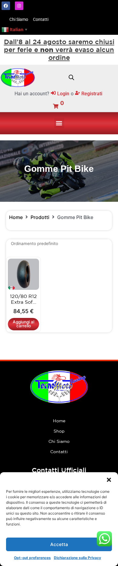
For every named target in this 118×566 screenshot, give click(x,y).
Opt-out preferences (32, 557)
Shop (59, 431)
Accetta (59, 544)
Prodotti (40, 217)
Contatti (59, 451)
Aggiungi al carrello (23, 324)
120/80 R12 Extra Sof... (23, 299)
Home (16, 217)
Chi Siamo (59, 441)
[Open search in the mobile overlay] (71, 77)
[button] (109, 480)
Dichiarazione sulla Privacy (77, 557)
